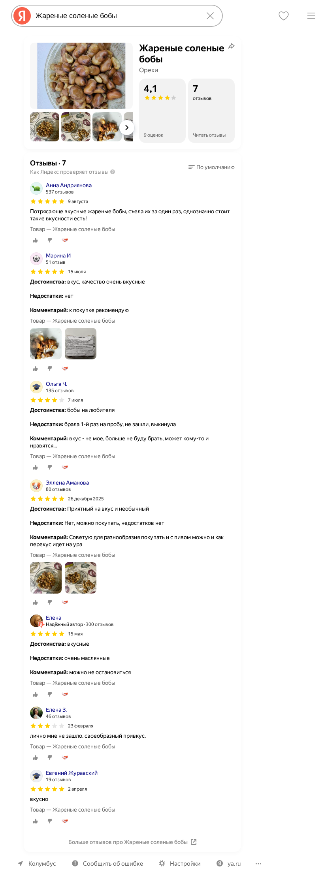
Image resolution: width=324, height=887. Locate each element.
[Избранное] (283, 15)
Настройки (185, 863)
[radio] (35, 240)
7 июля (75, 400)
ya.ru (234, 863)
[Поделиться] (231, 46)
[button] (44, 126)
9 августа (78, 201)
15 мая (75, 634)
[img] (47, 201)
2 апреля (77, 789)
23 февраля (80, 726)
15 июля (77, 271)
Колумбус (42, 863)
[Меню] (311, 16)
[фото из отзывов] (46, 344)
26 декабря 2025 (86, 499)
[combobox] (115, 16)
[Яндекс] (22, 15)
